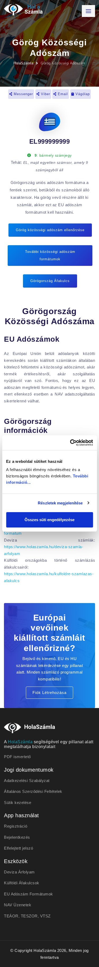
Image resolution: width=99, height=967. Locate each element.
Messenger (22, 94)
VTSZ (45, 916)
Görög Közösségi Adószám (63, 63)
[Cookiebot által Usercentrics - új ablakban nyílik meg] (70, 442)
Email (62, 94)
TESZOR (29, 916)
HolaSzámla (23, 63)
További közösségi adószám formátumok (50, 255)
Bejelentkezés (17, 837)
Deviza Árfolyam (19, 872)
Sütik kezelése (17, 802)
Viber (45, 94)
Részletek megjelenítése (60, 503)
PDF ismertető (17, 756)
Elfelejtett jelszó (18, 848)
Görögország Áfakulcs (50, 281)
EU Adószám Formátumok (28, 894)
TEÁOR (11, 916)
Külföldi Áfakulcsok (21, 883)
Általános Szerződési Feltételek (33, 791)
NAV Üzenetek (17, 905)
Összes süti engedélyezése (49, 519)
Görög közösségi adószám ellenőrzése (50, 230)
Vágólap (82, 94)
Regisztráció (15, 826)
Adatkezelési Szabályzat (27, 780)
